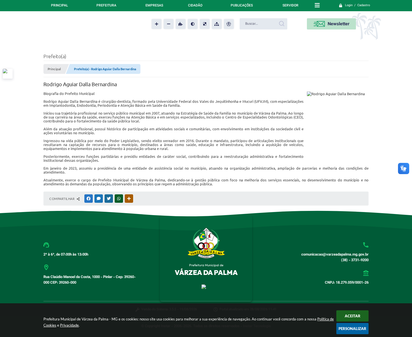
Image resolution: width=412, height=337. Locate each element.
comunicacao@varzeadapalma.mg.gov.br (335, 255)
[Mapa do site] (216, 24)
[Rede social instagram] (8, 74)
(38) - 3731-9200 (355, 260)
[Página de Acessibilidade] (228, 24)
